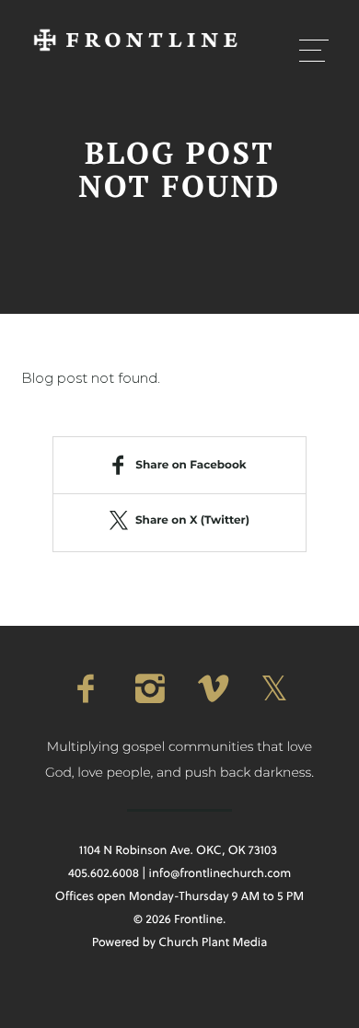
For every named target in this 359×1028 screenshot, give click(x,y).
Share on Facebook (190, 465)
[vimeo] (211, 689)
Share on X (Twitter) (192, 520)
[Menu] (314, 50)
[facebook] (86, 689)
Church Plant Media (212, 942)
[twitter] (273, 689)
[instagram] (148, 689)
